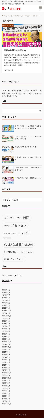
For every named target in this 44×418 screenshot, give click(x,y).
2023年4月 (6, 393)
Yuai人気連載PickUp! (18, 244)
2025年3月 (6, 334)
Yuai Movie (7, 239)
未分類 (30, 252)
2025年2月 (6, 336)
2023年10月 (6, 378)
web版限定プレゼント (10, 233)
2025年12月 (6, 311)
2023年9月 (6, 380)
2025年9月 (6, 318)
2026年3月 (6, 303)
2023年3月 (6, 396)
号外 (22, 252)
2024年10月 (6, 347)
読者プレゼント (14, 259)
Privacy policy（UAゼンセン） (13, 275)
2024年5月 (6, 360)
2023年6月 (6, 388)
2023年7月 (6, 386)
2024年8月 (6, 352)
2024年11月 (6, 344)
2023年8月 (6, 383)
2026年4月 (6, 300)
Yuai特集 (10, 252)
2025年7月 (6, 323)
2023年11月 (6, 375)
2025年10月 (6, 316)
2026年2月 (6, 305)
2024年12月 (6, 342)
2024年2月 (6, 368)
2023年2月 (6, 399)
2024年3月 (6, 365)
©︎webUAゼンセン (22, 415)
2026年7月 (6, 292)
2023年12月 (6, 373)
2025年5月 (6, 329)
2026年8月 (6, 290)
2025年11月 (6, 313)
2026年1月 (6, 308)
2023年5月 (6, 391)
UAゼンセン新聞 (17, 218)
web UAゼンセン (15, 225)
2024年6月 (6, 357)
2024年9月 (6, 349)
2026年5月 (6, 298)
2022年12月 (6, 404)
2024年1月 (6, 370)
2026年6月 (6, 295)
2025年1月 (6, 339)
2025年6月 (6, 326)
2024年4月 (6, 362)
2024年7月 (6, 355)
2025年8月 (6, 321)
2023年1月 (6, 401)
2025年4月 (6, 331)
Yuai (25, 233)
